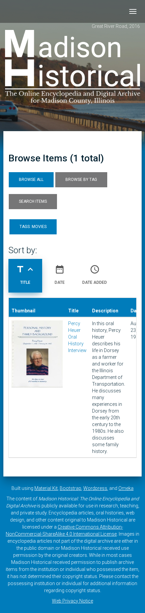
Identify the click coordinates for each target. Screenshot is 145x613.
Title (25, 274)
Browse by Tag (81, 179)
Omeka (126, 488)
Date (60, 274)
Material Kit (46, 488)
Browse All (31, 179)
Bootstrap (70, 488)
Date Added (94, 274)
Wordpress (95, 488)
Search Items (33, 201)
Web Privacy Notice (72, 601)
